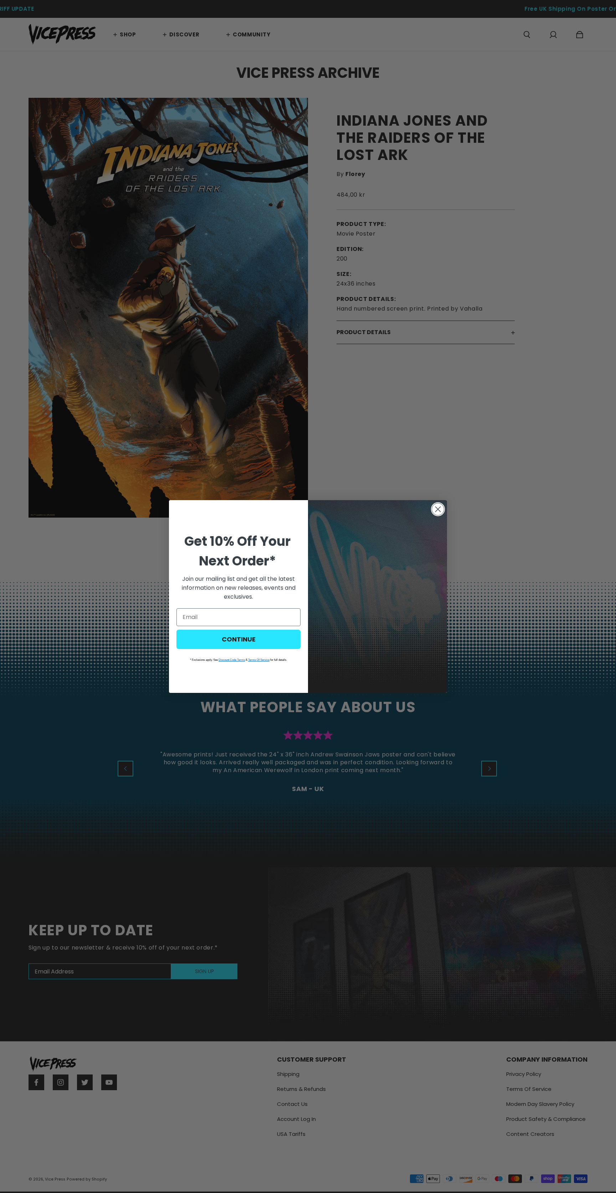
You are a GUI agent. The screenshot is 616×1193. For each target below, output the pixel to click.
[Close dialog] (438, 509)
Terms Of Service (259, 659)
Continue (239, 639)
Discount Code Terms (232, 659)
